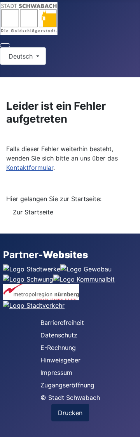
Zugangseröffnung (67, 385)
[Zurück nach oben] (130, 427)
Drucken (70, 413)
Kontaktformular (29, 167)
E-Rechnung (58, 347)
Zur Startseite (33, 212)
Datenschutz (58, 335)
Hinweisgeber (60, 360)
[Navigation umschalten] (5, 45)
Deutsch (21, 56)
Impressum (56, 372)
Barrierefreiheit (62, 322)
